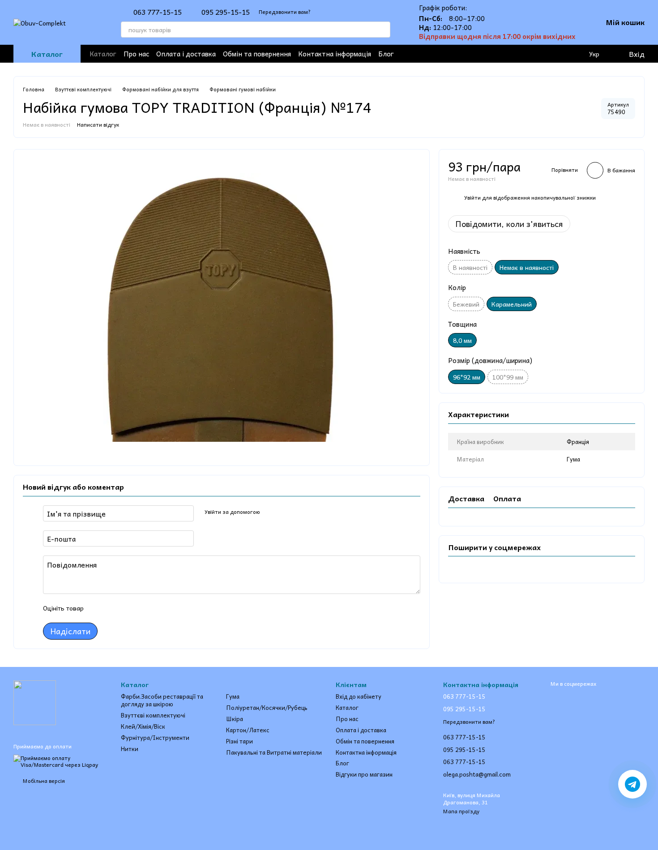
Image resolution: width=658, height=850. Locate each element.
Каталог (103, 53)
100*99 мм (507, 377)
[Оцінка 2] (113, 608)
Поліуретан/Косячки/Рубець (267, 707)
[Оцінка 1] (98, 608)
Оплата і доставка (186, 53)
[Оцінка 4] (141, 608)
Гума (232, 696)
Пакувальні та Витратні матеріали (274, 752)
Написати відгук (98, 124)
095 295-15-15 (225, 11)
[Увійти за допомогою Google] (284, 512)
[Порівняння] (575, 53)
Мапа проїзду (461, 811)
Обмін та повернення (257, 53)
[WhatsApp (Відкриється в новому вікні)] (537, 53)
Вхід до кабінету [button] (358, 696)
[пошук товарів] (382, 29)
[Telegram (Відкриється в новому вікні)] (508, 53)
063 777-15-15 (157, 11)
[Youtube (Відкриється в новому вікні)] (494, 53)
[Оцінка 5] (156, 608)
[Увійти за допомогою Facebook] (270, 512)
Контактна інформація (334, 53)
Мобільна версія (43, 780)
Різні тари (239, 741)
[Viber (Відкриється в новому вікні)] (522, 53)
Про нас (136, 53)
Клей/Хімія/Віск (143, 726)
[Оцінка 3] (127, 608)
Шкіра (234, 718)
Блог (386, 53)
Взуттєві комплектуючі (153, 715)
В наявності (470, 267)
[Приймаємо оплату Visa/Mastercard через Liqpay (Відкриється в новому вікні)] (60, 760)
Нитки (129, 748)
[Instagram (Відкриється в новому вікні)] (479, 53)
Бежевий (466, 304)
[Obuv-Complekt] (34, 701)
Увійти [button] (472, 197)
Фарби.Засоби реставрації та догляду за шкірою (162, 700)
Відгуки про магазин (364, 774)
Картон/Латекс (247, 730)
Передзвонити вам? (285, 12)
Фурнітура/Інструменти (155, 737)
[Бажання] (557, 53)
